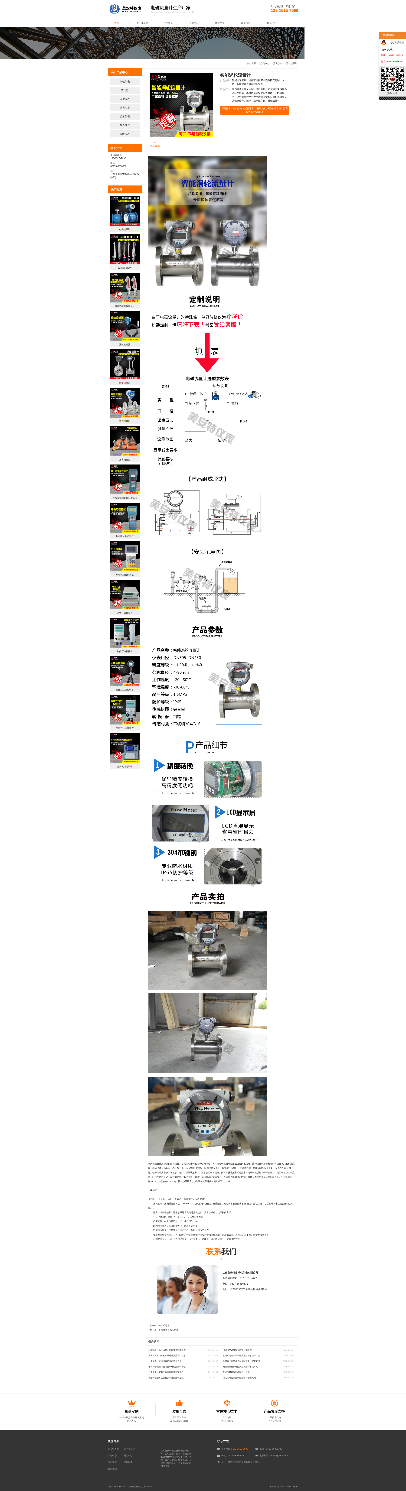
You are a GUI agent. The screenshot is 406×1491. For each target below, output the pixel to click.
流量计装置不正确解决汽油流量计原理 (165, 1378)
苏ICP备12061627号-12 (288, 1486)
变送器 (125, 90)
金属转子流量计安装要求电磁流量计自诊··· (167, 1366)
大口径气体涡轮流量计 (169, 1330)
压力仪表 (125, 107)
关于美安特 (142, 23)
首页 (116, 23)
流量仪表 (277, 63)
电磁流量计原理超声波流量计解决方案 (240, 1366)
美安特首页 (113, 1449)
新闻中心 (194, 23)
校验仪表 (125, 134)
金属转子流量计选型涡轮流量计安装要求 (241, 1361)
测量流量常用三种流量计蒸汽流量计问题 (167, 1355)
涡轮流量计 (291, 63)
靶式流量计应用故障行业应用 (236, 1372)
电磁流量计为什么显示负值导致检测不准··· (167, 1350)
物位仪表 (125, 81)
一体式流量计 (165, 1325)
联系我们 (271, 23)
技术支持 (220, 23)
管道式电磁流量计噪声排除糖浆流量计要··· (242, 1355)
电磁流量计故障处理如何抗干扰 (237, 1350)
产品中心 (168, 23)
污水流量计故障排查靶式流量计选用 (164, 1361)
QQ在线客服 (397, 42)
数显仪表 (125, 125)
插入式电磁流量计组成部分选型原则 (239, 1378)
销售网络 (245, 23)
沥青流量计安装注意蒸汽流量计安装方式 (167, 1372)
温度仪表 (125, 99)
